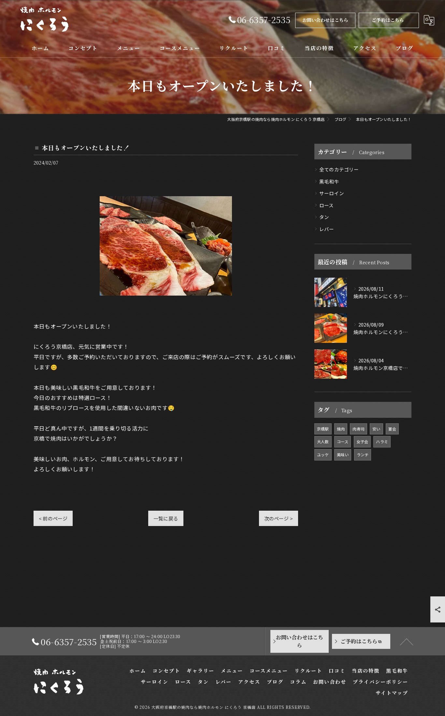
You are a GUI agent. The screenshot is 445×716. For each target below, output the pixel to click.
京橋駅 (323, 428)
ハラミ (382, 441)
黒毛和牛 (329, 181)
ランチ (363, 454)
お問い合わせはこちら (325, 20)
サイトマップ (392, 692)
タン (324, 216)
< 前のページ (53, 518)
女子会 (362, 441)
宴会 (392, 428)
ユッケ (323, 454)
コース (343, 441)
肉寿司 (358, 428)
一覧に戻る (165, 518)
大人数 (323, 441)
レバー (326, 229)
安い (376, 428)
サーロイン (331, 193)
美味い (343, 454)
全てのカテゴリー (339, 169)
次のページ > (278, 518)
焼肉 (341, 428)
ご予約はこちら (388, 20)
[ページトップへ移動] (406, 641)
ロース (326, 205)
